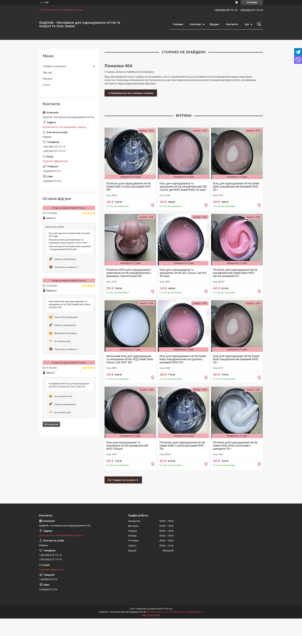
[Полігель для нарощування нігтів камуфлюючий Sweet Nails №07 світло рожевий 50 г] (237, 239)
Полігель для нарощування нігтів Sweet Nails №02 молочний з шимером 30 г (235, 445)
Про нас (47, 72)
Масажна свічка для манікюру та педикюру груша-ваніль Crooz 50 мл (68, 241)
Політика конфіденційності (189, 612)
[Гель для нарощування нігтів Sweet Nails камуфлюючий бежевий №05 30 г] (237, 153)
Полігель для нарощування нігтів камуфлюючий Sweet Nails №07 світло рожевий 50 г (235, 273)
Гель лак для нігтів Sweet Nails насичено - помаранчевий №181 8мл (70, 247)
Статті (47, 84)
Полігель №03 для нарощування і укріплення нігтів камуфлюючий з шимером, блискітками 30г (128, 273)
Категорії (195, 24)
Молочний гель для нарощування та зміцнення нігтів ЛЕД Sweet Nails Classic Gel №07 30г (129, 359)
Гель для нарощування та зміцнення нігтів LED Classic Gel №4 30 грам (183, 273)
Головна (178, 24)
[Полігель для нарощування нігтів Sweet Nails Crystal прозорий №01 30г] (130, 153)
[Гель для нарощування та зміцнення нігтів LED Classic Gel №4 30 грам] (183, 239)
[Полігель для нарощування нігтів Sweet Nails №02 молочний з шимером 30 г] (237, 412)
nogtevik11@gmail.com (55, 161)
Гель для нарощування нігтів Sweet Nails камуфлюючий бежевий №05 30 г (236, 186)
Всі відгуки (51, 424)
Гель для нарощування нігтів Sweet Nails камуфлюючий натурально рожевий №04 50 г (183, 359)
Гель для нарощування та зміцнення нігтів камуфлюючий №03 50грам (127, 445)
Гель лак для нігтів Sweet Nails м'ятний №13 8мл (69, 234)
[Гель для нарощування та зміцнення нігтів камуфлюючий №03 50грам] (130, 412)
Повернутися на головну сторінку (132, 93)
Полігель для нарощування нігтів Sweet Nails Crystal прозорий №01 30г (128, 186)
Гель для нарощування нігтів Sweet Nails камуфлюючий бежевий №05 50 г (236, 359)
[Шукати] (258, 24)
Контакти (232, 24)
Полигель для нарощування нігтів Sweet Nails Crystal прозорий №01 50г (182, 445)
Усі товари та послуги (122, 480)
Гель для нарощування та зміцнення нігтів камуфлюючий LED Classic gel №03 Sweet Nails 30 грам (183, 186)
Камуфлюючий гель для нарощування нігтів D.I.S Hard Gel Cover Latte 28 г (69, 385)
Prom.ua (168, 609)
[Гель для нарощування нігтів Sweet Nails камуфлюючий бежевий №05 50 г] (237, 326)
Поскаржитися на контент (160, 612)
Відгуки (214, 24)
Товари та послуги (54, 66)
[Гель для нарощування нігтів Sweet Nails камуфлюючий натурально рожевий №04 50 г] (183, 326)
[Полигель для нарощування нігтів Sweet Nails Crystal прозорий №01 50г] (183, 412)
